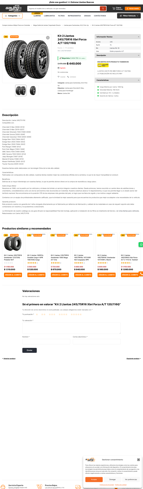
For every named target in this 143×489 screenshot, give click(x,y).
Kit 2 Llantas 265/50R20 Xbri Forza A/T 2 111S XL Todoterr (129, 257)
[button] (138, 460)
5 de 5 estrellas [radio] (76, 314)
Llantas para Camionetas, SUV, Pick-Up (76, 25)
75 (110, 45)
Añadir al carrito (13, 275)
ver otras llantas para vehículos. (127, 211)
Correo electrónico (80, 337)
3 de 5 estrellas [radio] (52, 314)
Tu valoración (27, 320)
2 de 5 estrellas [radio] (43, 314)
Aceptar (94, 479)
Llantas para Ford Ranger (65, 90)
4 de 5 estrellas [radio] (63, 314)
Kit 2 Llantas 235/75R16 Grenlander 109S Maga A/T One (60, 257)
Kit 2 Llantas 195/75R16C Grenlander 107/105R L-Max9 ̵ (106, 257)
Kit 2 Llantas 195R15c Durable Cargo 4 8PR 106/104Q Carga (35, 257)
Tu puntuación (28, 314)
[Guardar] (58, 77)
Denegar (112, 479)
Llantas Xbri (66, 93)
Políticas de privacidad (107, 485)
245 (111, 42)
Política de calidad (120, 485)
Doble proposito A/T (117, 51)
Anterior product (9, 358)
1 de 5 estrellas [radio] (37, 314)
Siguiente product (133, 358)
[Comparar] (68, 77)
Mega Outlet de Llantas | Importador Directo (47, 25)
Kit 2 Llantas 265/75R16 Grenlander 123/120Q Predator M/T (13, 257)
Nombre (25, 337)
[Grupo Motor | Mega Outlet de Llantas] (13, 8)
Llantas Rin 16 (114, 48)
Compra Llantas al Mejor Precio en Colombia (16, 25)
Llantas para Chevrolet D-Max (74, 88)
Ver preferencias (131, 479)
